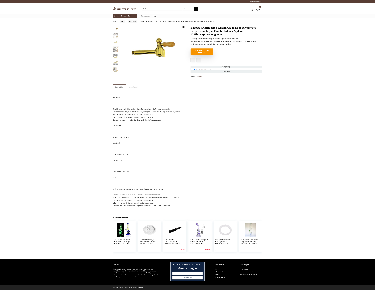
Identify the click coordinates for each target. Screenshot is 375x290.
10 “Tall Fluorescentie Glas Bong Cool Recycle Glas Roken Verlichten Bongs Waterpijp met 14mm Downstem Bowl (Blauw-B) (122, 244)
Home (115, 21)
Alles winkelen (219, 272)
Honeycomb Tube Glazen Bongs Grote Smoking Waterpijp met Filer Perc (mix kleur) (249, 242)
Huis (216, 269)
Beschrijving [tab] (119, 87)
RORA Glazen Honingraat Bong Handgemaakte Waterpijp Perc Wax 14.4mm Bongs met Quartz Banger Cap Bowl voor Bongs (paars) (199, 244)
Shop (122, 21)
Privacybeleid (244, 269)
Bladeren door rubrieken (122, 16)
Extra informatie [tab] (133, 87)
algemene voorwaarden (247, 272)
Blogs (155, 16)
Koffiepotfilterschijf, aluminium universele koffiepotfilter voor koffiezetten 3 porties (147, 242)
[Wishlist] (251, 8)
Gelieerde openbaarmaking (248, 274)
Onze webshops (220, 277)
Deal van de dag (144, 16)
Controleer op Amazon (202, 51)
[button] (183, 27)
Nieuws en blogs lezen (256, 1)
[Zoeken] (196, 9)
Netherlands (203, 69)
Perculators (132, 21)
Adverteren (218, 280)
